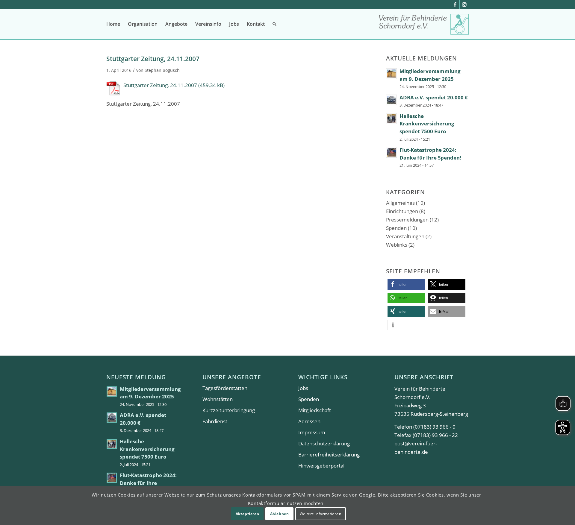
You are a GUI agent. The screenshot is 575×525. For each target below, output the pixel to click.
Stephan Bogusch (162, 70)
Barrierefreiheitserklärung (329, 454)
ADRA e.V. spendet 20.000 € (434, 97)
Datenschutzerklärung (324, 443)
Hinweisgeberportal (321, 465)
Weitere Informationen (320, 513)
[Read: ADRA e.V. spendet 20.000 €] (391, 100)
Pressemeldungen (407, 219)
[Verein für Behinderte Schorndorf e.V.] (424, 26)
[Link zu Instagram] (464, 4)
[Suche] (274, 24)
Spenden (396, 227)
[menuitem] (113, 24)
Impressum (311, 432)
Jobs (303, 388)
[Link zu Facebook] (455, 4)
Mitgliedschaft (314, 410)
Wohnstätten (217, 399)
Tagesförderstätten (224, 388)
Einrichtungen (402, 211)
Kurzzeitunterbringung (228, 410)
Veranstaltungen (405, 236)
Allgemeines (400, 202)
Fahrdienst (214, 421)
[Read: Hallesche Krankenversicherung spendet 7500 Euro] (391, 118)
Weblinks (396, 244)
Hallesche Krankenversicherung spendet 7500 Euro (427, 124)
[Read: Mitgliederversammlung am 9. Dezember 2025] (391, 73)
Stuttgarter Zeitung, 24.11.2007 (160, 85)
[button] (406, 284)
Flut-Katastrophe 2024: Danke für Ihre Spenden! (148, 483)
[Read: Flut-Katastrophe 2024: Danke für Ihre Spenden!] (391, 152)
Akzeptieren (247, 513)
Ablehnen (279, 513)
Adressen (309, 421)
